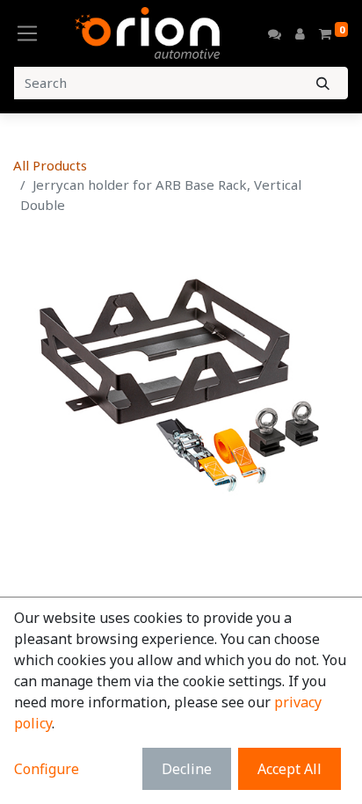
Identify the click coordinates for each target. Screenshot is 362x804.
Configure (46, 769)
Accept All (289, 769)
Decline (187, 769)
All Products (50, 165)
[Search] (323, 83)
